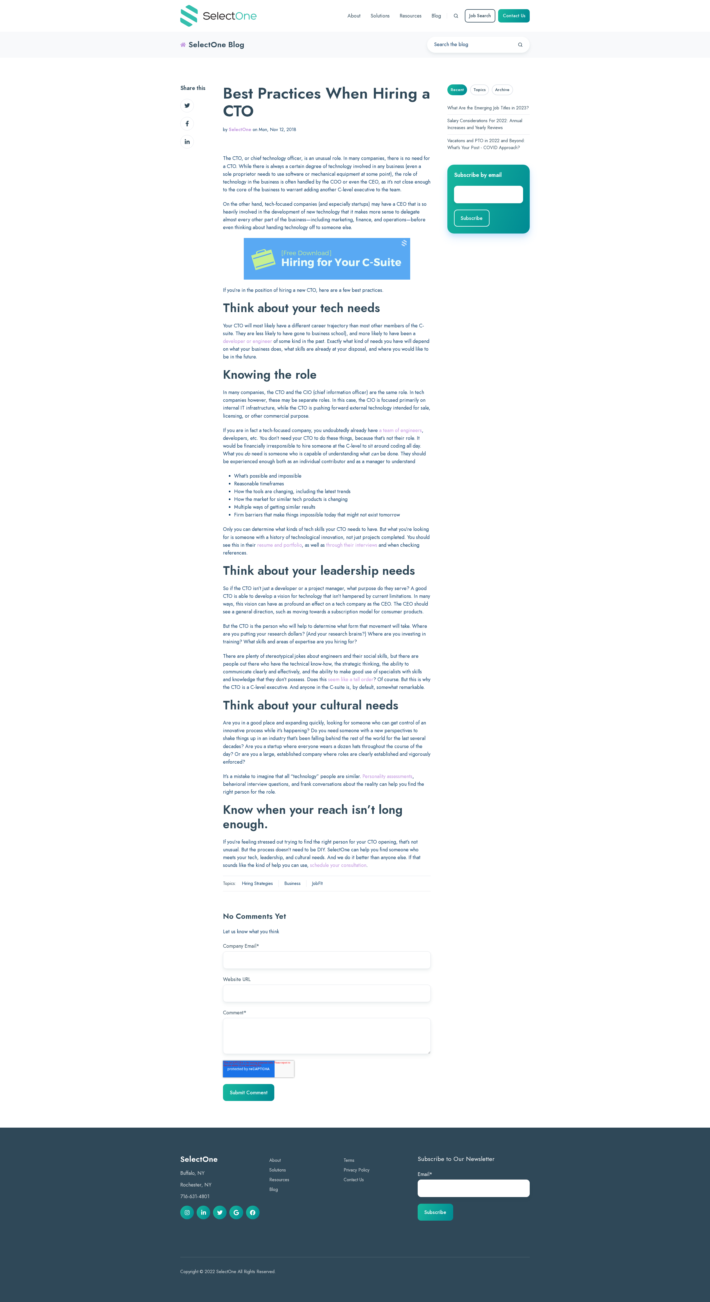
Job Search (480, 15)
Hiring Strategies (257, 883)
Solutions (277, 1170)
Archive (502, 90)
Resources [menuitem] (411, 15)
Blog (273, 1189)
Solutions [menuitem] (380, 15)
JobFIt (317, 883)
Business (292, 883)
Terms (349, 1160)
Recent (457, 90)
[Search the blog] (520, 44)
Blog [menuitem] (436, 15)
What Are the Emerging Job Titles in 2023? (488, 108)
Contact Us (514, 15)
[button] (456, 16)
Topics (479, 90)
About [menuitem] (354, 15)
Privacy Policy (356, 1170)
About (275, 1160)
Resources (279, 1179)
